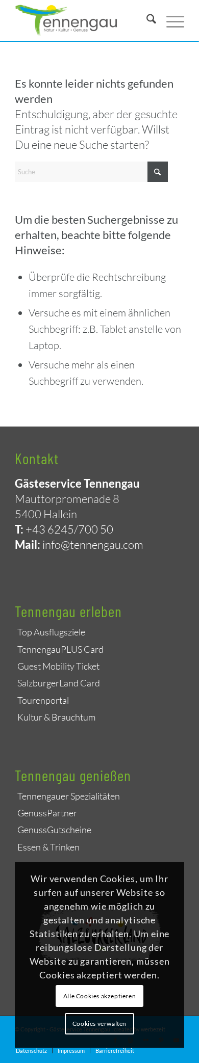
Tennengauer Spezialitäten (68, 796)
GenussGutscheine (54, 829)
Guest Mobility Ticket (58, 666)
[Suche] (146, 20)
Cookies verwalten (99, 1023)
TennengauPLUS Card (60, 649)
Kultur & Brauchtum (56, 717)
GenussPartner (47, 812)
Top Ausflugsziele (51, 631)
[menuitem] (146, 20)
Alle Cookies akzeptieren (99, 996)
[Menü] (170, 20)
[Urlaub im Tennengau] (82, 20)
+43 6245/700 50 (69, 529)
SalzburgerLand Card (58, 682)
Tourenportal (43, 700)
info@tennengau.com (92, 544)
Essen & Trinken (48, 847)
